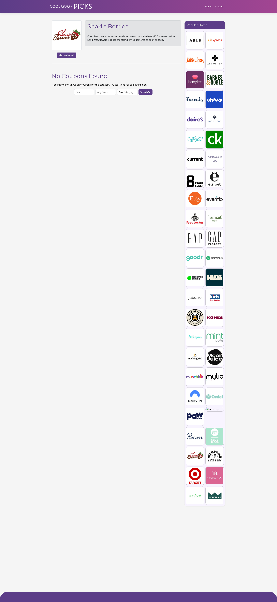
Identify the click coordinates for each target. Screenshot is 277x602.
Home (208, 6)
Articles (219, 6)
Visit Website (66, 55)
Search (144, 92)
